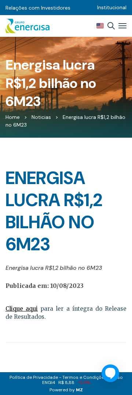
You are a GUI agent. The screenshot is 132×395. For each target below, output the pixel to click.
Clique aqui (22, 308)
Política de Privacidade (34, 377)
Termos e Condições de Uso (92, 377)
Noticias (41, 117)
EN (100, 25)
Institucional (111, 7)
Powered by (66, 390)
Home (13, 117)
